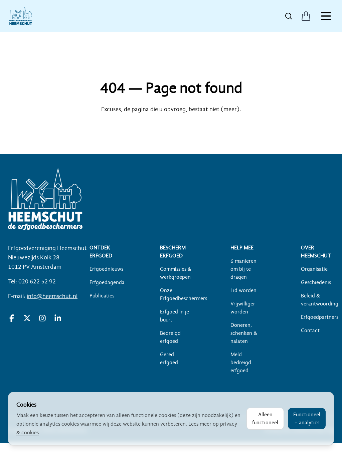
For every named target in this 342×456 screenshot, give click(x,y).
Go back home (171, 129)
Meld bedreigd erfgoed (240, 363)
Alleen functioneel (265, 419)
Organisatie (314, 269)
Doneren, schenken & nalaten (243, 333)
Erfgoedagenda (107, 282)
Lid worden (243, 290)
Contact (310, 330)
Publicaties (102, 296)
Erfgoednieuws (106, 269)
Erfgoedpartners (319, 317)
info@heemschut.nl (52, 296)
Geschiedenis (316, 282)
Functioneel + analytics (306, 419)
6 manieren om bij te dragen (243, 269)
